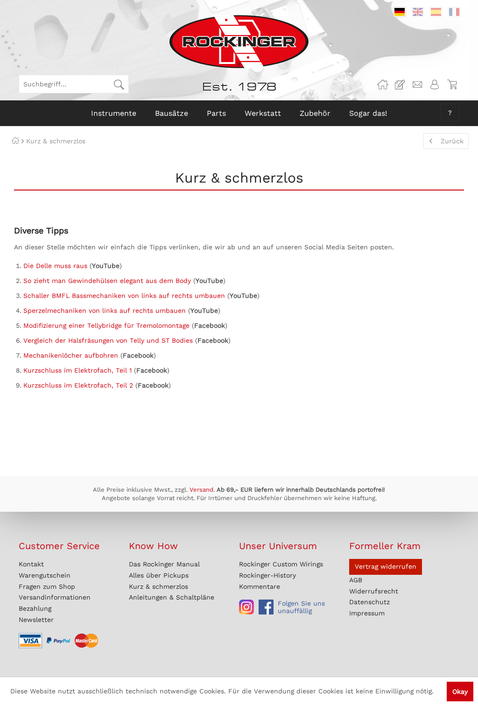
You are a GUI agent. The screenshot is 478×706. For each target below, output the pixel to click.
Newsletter (36, 619)
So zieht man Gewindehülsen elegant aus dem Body (107, 280)
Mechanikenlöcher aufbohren (70, 355)
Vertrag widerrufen (385, 566)
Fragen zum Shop (47, 586)
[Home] (15, 141)
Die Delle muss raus (55, 265)
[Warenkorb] (451, 84)
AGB (355, 580)
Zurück (452, 141)
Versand (201, 489)
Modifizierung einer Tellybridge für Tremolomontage (106, 325)
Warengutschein (44, 575)
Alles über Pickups (159, 575)
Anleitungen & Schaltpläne (171, 597)
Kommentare (259, 586)
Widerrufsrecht (373, 591)
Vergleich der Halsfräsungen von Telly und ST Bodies (108, 340)
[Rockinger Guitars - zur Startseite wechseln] (239, 41)
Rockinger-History (267, 575)
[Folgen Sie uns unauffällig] (246, 607)
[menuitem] (74, 84)
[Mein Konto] (434, 84)
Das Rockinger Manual (164, 564)
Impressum (367, 613)
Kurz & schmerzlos (158, 586)
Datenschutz (369, 602)
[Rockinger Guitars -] (382, 84)
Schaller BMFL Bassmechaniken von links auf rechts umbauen (124, 295)
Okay (460, 691)
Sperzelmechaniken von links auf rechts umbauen (104, 310)
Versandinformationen (55, 597)
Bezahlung (35, 608)
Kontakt (31, 564)
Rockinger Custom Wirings (281, 564)
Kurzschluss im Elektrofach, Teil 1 (77, 370)
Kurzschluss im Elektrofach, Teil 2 (78, 385)
